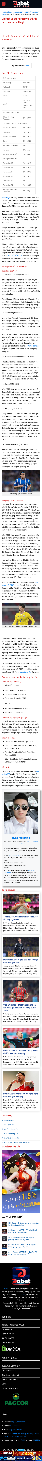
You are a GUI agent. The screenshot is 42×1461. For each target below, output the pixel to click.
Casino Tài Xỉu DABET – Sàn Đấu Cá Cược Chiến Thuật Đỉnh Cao (22, 1246)
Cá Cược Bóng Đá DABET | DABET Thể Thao (20, 12)
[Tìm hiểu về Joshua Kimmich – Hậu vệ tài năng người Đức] (21, 904)
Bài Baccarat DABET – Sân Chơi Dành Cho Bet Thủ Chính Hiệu (22, 1231)
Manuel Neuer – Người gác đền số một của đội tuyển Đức (20, 961)
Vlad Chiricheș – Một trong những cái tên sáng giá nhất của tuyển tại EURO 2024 (19, 1008)
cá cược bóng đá (24, 672)
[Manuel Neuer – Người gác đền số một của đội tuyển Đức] (21, 947)
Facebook (7, 873)
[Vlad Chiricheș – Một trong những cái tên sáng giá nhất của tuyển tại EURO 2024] (21, 991)
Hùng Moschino (21, 837)
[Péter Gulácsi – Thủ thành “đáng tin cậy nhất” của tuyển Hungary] (21, 1038)
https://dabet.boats (18, 1422)
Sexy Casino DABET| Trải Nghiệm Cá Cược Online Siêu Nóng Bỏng (22, 1253)
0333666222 (15, 1426)
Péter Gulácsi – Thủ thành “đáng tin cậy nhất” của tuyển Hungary (21, 1052)
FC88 (23, 1440)
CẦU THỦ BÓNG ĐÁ (14, 256)
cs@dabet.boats (15, 1430)
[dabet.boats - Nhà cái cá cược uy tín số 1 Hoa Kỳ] (21, 4)
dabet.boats (20, 1295)
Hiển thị (27, 66)
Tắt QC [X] (21, 1449)
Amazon (31, 870)
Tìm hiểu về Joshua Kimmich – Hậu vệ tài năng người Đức (20, 918)
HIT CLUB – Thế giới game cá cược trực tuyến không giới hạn (23, 1224)
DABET (4, 12)
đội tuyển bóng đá (32, 346)
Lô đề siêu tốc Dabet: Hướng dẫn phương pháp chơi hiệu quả (21, 1238)
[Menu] (4, 4)
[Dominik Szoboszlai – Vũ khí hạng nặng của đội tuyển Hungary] (21, 1081)
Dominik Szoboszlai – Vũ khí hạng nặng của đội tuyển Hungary (20, 1095)
